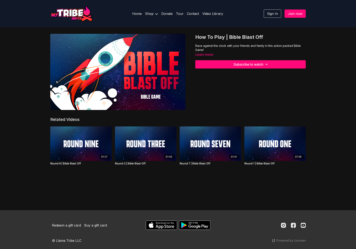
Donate (167, 14)
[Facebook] (293, 225)
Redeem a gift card (66, 225)
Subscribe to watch (248, 64)
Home (137, 14)
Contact (193, 14)
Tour (180, 14)
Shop (150, 14)
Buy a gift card (95, 225)
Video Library (212, 14)
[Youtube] (303, 225)
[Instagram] (283, 225)
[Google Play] (195, 225)
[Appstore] (161, 225)
